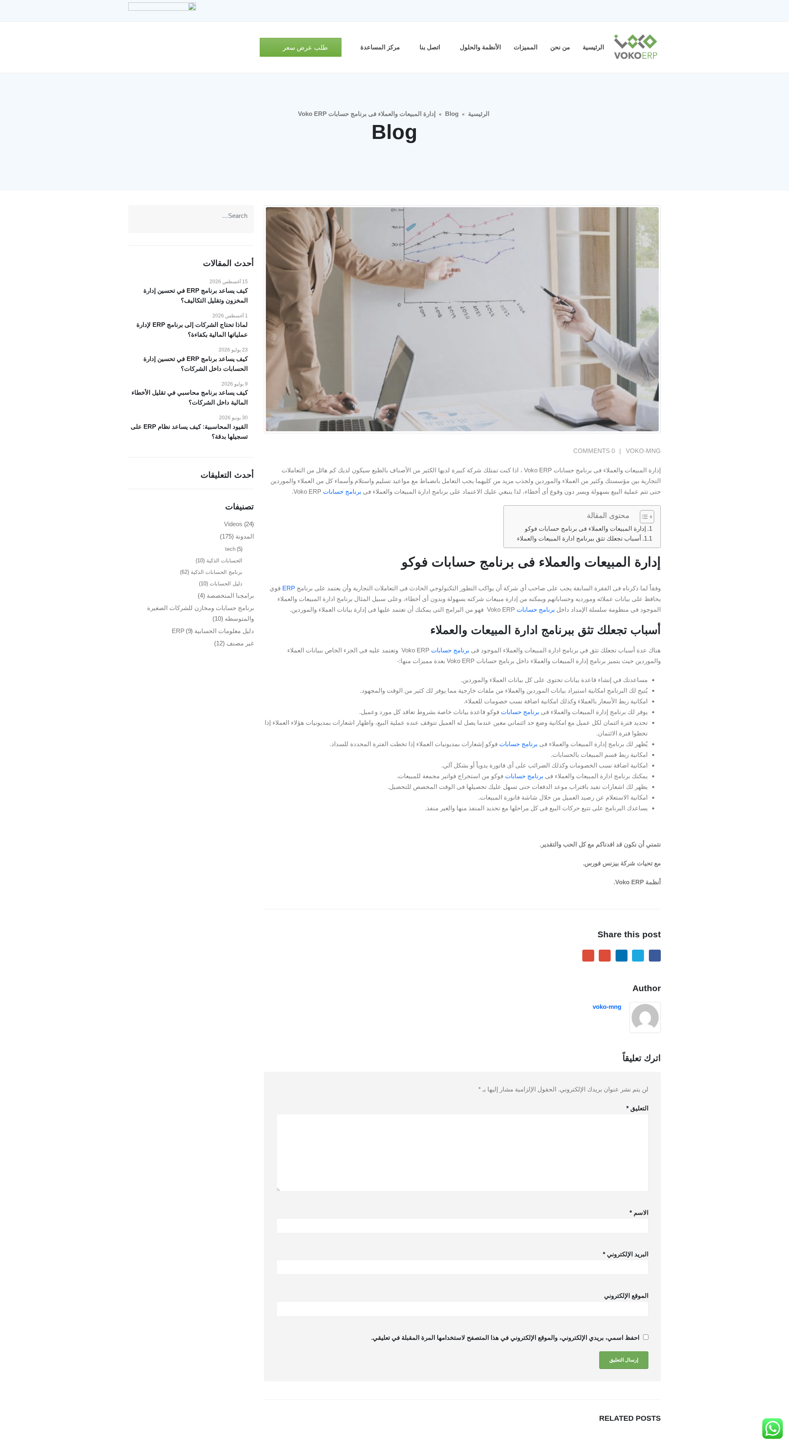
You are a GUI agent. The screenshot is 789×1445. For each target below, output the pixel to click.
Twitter (638, 956)
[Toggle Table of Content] (643, 517)
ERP (288, 588)
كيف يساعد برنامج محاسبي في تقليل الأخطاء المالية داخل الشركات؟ (190, 397)
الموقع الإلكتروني (626, 1295)
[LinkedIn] (598, 10)
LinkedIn (622, 956)
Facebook (655, 956)
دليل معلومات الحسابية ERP (213, 630)
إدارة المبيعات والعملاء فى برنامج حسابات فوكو (585, 528)
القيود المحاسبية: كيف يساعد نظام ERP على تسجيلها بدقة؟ (189, 431)
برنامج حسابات (342, 491)
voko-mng (643, 450)
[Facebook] (654, 10)
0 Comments (594, 450)
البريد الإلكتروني (625, 1254)
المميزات (526, 47)
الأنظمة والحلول (480, 47)
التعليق (637, 1108)
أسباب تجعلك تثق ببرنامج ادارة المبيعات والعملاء (579, 538)
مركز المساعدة (380, 47)
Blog (452, 113)
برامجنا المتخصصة (230, 595)
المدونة (244, 536)
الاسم (639, 1212)
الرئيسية (593, 47)
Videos (233, 523)
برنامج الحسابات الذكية (216, 572)
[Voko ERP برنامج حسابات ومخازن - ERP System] (635, 47)
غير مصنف (240, 643)
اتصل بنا (430, 47)
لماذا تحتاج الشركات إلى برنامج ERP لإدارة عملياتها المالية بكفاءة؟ (192, 329)
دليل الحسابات (226, 583)
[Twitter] (640, 10)
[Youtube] (626, 10)
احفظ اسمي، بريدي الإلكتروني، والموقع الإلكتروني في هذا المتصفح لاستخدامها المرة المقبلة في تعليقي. (505, 1337)
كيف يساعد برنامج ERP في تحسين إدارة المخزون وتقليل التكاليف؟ (195, 295)
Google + (605, 956)
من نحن (560, 47)
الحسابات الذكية (224, 560)
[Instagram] (612, 10)
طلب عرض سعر (304, 47)
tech (230, 549)
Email (588, 956)
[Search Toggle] (250, 47)
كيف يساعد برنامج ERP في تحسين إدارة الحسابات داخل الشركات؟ (195, 363)
